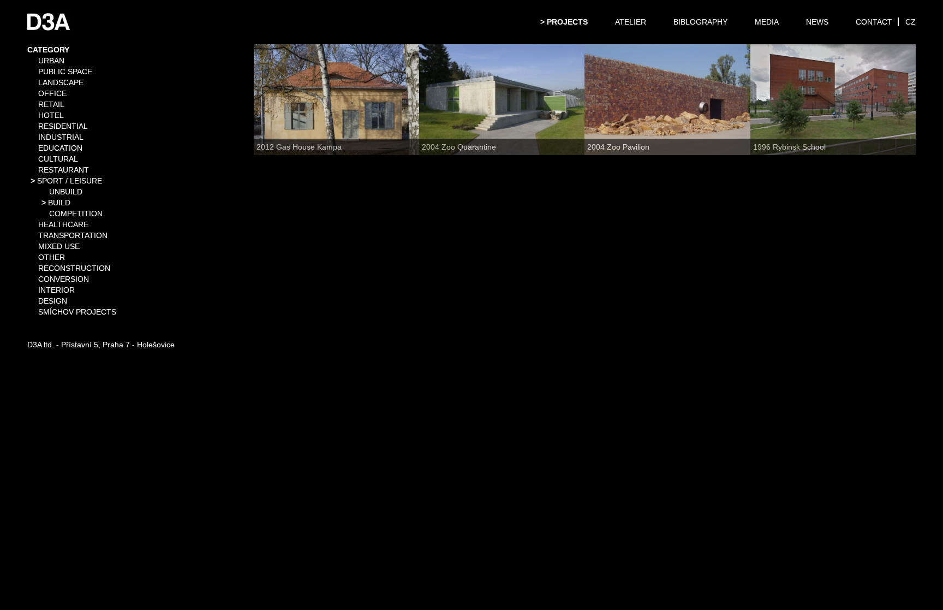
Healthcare (63, 224)
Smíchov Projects (77, 311)
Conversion (63, 279)
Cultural (58, 159)
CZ (910, 21)
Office (52, 93)
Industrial (60, 137)
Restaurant (63, 169)
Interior (56, 290)
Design (52, 301)
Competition (76, 213)
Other (51, 257)
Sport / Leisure (69, 180)
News (817, 21)
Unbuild (65, 191)
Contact (874, 21)
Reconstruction (74, 268)
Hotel (51, 115)
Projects (567, 21)
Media (767, 21)
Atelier (630, 21)
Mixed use (59, 246)
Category (48, 49)
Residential (63, 126)
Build (59, 202)
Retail (51, 104)
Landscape (60, 82)
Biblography (700, 21)
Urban (51, 60)
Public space (65, 71)
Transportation (73, 235)
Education (60, 148)
